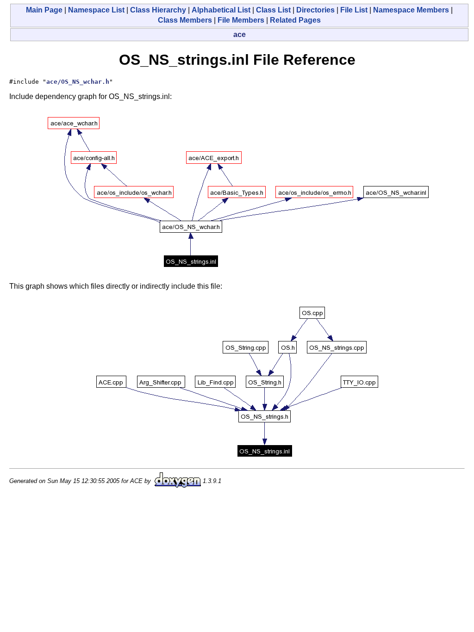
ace (239, 34)
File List (354, 10)
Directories (315, 10)
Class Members (185, 20)
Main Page (44, 10)
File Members (241, 20)
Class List (273, 10)
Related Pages (295, 20)
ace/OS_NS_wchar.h (77, 81)
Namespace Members (411, 10)
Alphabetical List (221, 10)
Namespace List (96, 10)
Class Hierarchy (158, 10)
